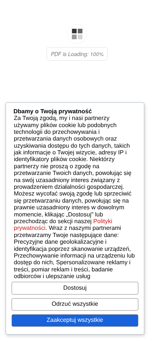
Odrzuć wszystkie (75, 304)
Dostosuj (74, 288)
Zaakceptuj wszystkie (75, 320)
